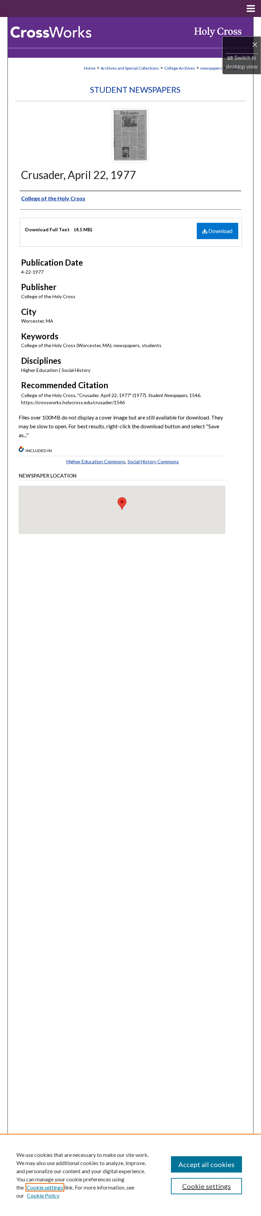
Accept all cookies (206, 1164)
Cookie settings (45, 1187)
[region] (130, 1175)
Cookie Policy (43, 1195)
